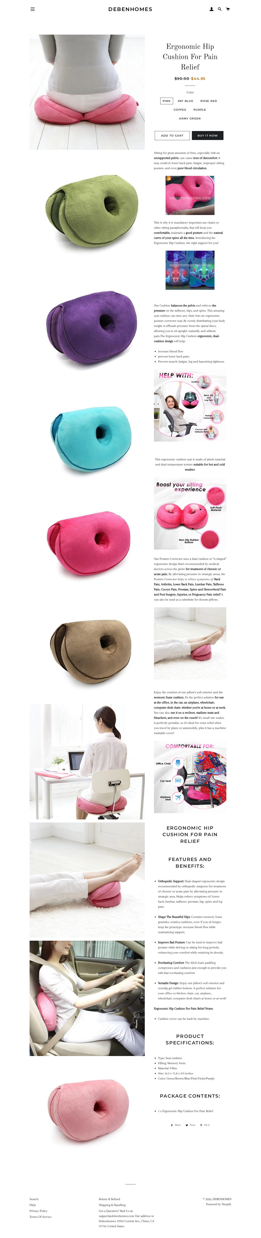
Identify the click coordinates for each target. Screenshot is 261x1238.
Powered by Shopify (218, 1204)
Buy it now (208, 135)
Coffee (180, 109)
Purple (200, 109)
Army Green (190, 118)
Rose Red (208, 101)
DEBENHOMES (130, 9)
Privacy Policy (39, 1211)
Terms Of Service (41, 1217)
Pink (166, 101)
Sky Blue (185, 101)
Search (34, 1199)
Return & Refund (109, 1199)
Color (190, 92)
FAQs (33, 1205)
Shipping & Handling (112, 1205)
